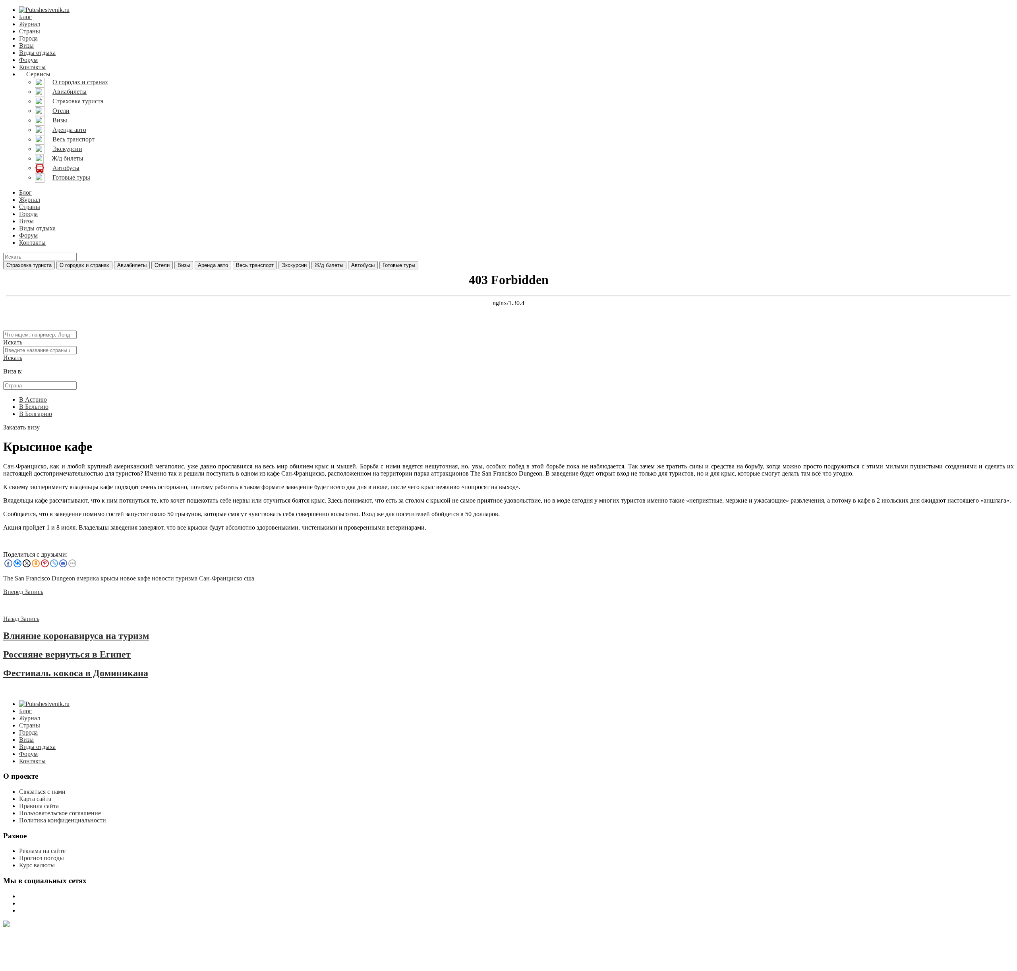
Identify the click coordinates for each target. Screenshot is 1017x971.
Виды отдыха (37, 52)
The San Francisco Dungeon (39, 578)
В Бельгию (33, 406)
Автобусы (363, 265)
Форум (28, 59)
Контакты (32, 67)
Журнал (29, 24)
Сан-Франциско (220, 578)
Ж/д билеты (329, 265)
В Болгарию (35, 413)
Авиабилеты (132, 265)
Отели (162, 265)
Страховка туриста (29, 265)
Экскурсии (294, 265)
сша (249, 578)
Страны (29, 31)
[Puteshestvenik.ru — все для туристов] (44, 9)
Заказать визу (21, 427)
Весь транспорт (255, 265)
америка (88, 578)
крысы (109, 578)
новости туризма (174, 578)
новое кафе (135, 578)
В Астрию (33, 399)
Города (28, 38)
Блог (25, 17)
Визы (26, 45)
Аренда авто (213, 265)
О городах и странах (84, 265)
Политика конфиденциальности (62, 820)
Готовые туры (399, 265)
